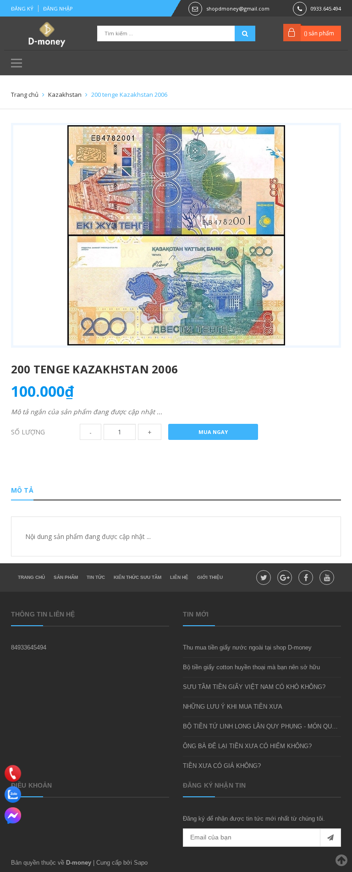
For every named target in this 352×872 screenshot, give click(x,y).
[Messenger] (13, 815)
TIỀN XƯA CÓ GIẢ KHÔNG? (222, 765)
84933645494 (28, 647)
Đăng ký (22, 8)
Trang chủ (31, 577)
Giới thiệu (210, 577)
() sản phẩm (319, 33)
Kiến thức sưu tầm (137, 577)
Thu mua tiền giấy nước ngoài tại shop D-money (247, 647)
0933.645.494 (326, 8)
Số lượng (28, 432)
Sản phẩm (66, 577)
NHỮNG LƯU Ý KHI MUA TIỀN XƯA (232, 706)
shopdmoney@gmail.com (238, 8)
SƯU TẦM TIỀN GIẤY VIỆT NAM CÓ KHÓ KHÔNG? (254, 686)
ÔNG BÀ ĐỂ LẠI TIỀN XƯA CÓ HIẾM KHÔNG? (247, 746)
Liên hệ (179, 577)
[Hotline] (13, 773)
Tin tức (96, 577)
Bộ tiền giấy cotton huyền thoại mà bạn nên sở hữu (251, 667)
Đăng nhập (58, 8)
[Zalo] (13, 794)
